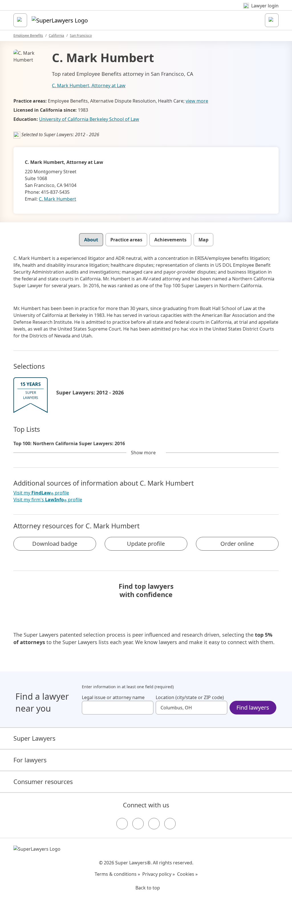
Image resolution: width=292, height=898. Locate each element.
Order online (237, 543)
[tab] (91, 239)
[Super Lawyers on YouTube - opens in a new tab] (154, 823)
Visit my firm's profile (47, 499)
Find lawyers (252, 707)
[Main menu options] (20, 20)
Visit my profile (41, 493)
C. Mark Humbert (57, 199)
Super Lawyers (34, 738)
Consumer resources (43, 781)
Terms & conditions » (117, 874)
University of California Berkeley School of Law (89, 119)
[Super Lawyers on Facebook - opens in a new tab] (122, 823)
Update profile (146, 543)
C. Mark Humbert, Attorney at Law (88, 85)
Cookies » (187, 874)
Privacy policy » (158, 874)
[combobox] (117, 707)
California (56, 35)
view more (197, 101)
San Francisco (81, 35)
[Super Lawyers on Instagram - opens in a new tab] (138, 823)
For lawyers (29, 760)
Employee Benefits (28, 35)
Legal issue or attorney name (113, 697)
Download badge (54, 543)
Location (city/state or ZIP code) (190, 697)
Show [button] (143, 452)
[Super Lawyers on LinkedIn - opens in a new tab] (170, 823)
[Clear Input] (146, 707)
